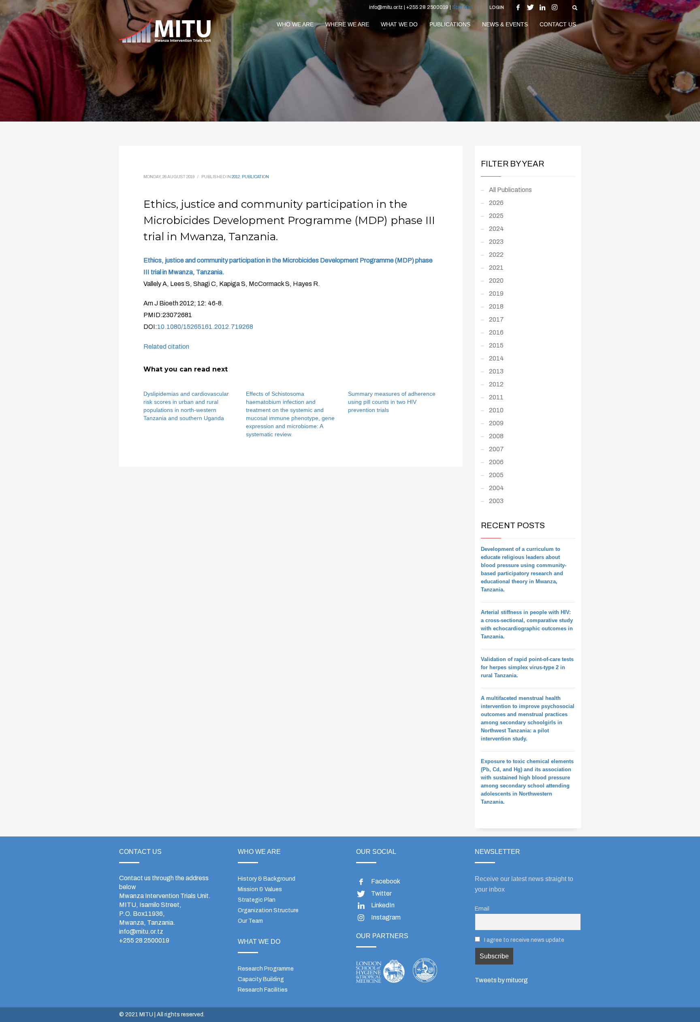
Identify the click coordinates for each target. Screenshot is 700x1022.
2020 (496, 280)
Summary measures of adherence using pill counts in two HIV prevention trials (391, 401)
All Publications (510, 189)
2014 (496, 358)
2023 (496, 241)
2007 (496, 449)
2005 (496, 475)
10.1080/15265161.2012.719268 (205, 326)
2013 (496, 371)
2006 (496, 462)
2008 (496, 436)
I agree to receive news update (523, 940)
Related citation (166, 346)
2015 (496, 345)
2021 (496, 267)
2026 (496, 202)
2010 (496, 410)
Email (482, 908)
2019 (496, 293)
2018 (496, 306)
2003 (496, 500)
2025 (496, 215)
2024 (496, 228)
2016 (496, 332)
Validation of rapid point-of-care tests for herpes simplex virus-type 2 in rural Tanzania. (527, 667)
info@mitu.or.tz (141, 931)
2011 (496, 397)
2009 (496, 423)
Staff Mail (462, 7)
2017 (496, 319)
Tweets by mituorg (501, 980)
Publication (255, 177)
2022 (496, 254)
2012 (236, 177)
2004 (496, 487)
